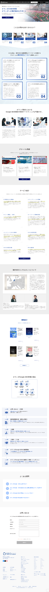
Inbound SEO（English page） (24, 581)
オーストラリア (35, 560)
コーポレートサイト (5, 571)
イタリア (35, 562)
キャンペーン (5, 574)
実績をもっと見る (24, 179)
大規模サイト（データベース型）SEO (25, 559)
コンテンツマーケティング (24, 561)
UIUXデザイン (35, 575)
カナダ (34, 561)
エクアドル (35, 568)
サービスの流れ (12, 574)
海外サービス (23, 574)
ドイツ (41, 561)
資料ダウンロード (15, 586)
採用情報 (4, 570)
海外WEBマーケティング (23, 576)
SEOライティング (23, 562)
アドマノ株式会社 (7, 556)
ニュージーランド (42, 560)
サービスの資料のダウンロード (24, 258)
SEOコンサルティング (23, 558)
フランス (35, 559)
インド (34, 569)
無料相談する (24, 365)
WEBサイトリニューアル (36, 573)
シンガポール (41, 559)
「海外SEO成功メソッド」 (6, 576)
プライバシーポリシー (25, 586)
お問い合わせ (41, 2)
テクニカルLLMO (23, 570)
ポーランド (41, 568)
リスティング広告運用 (23, 560)
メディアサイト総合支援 (43, 575)
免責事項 (30, 586)
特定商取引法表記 (34, 586)
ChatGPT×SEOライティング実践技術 (36, 329)
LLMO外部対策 (22, 571)
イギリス (41, 558)
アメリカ (35, 558)
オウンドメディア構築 (42, 574)
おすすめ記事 (12, 567)
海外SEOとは (11, 570)
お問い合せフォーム (13, 411)
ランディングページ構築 (36, 574)
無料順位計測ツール (13, 579)
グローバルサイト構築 (42, 573)
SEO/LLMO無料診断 (34, 2)
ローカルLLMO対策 (23, 572)
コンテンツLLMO (23, 569)
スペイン (41, 562)
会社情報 (4, 567)
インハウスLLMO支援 (23, 568)
